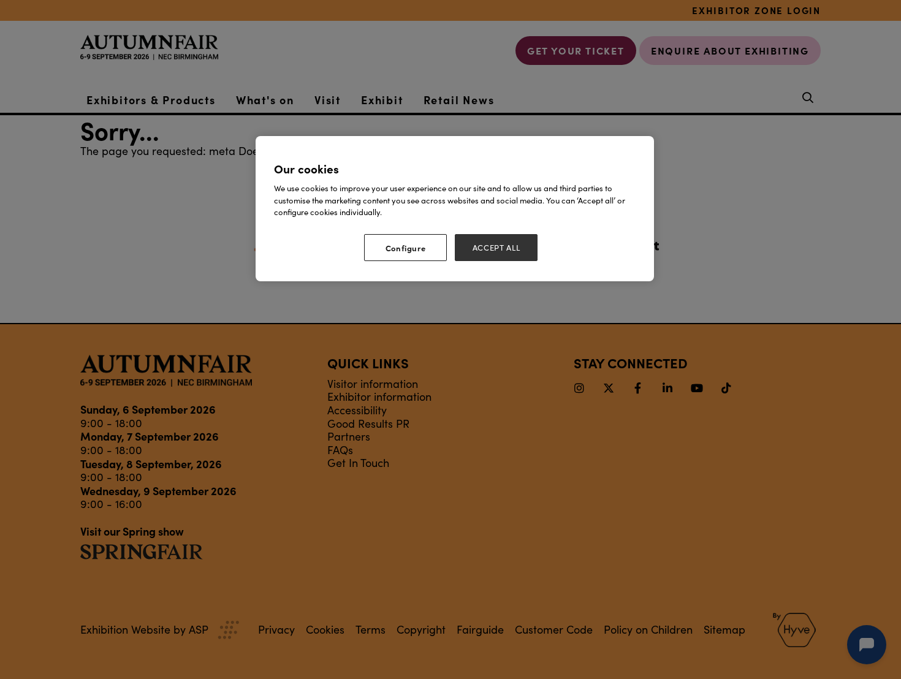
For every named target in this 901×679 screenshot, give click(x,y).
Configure (406, 247)
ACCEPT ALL (496, 247)
